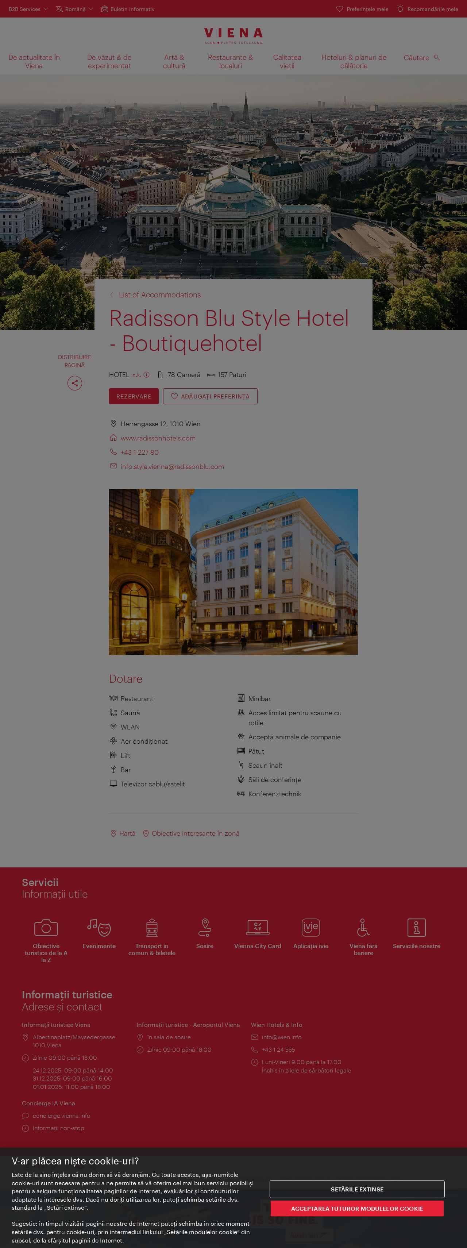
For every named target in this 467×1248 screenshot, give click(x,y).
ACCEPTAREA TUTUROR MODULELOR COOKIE (357, 1208)
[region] (233, 1198)
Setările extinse (357, 1189)
